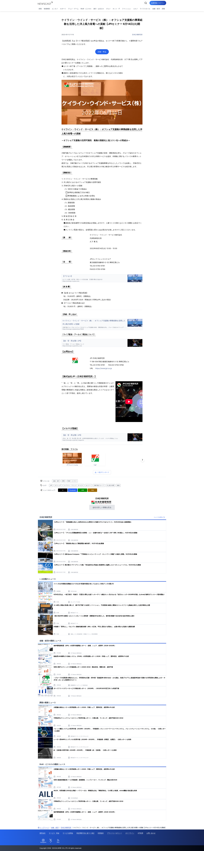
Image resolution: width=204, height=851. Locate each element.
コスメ (135, 9)
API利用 (140, 833)
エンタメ (55, 9)
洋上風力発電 (110, 485)
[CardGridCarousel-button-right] (142, 460)
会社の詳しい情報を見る (102, 507)
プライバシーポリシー (114, 833)
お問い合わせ (151, 833)
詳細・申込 (102, 52)
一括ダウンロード (103, 472)
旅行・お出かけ (99, 9)
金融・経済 (156, 9)
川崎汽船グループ (99, 485)
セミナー (88, 485)
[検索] (146, 3)
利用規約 (101, 833)
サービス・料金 (54, 833)
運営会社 (42, 833)
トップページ (44, 827)
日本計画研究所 (137, 34)
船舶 (118, 485)
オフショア (58, 485)
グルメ (108, 9)
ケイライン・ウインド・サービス (73, 485)
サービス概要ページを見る (188, 846)
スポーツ (63, 9)
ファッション (126, 9)
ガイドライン (129, 833)
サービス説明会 (68, 833)
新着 (40, 9)
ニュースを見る (158, 517)
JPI (51, 485)
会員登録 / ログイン (157, 3)
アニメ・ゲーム (73, 9)
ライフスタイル (145, 9)
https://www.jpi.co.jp (103, 368)
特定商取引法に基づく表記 (85, 833)
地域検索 (47, 9)
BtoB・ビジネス (86, 9)
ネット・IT (116, 9)
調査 (163, 9)
